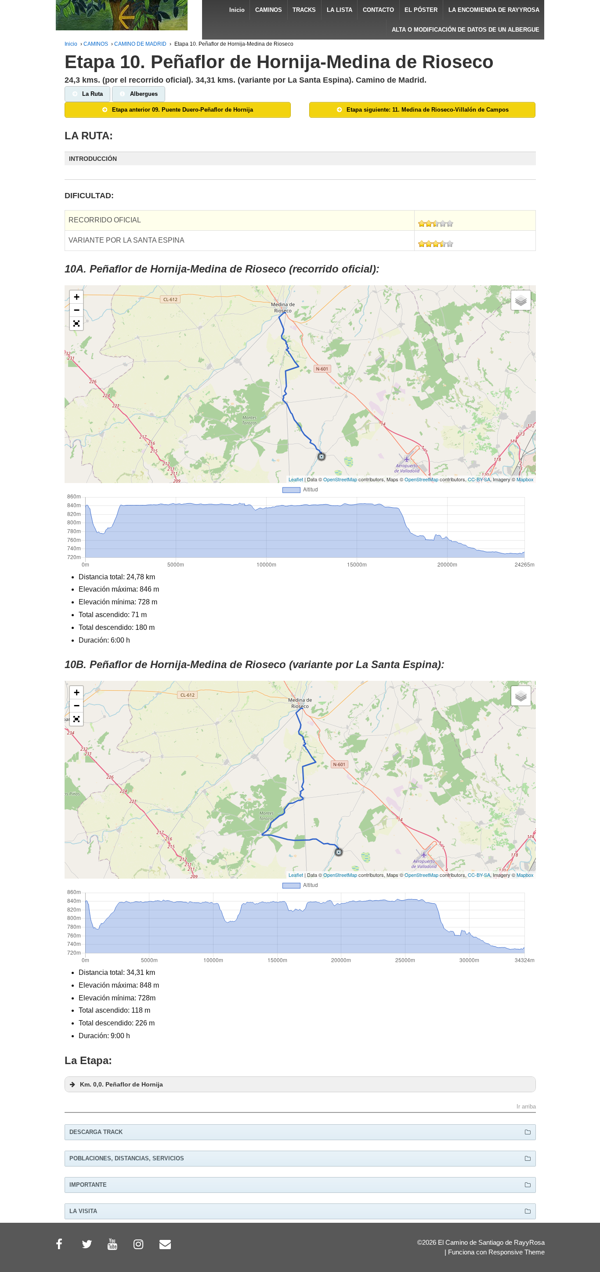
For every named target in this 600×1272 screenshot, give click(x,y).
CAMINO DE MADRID (140, 44)
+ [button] (77, 296)
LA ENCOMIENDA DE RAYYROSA (493, 10)
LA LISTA (339, 10)
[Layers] (521, 300)
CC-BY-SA (479, 479)
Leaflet (296, 479)
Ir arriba (526, 1107)
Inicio (237, 10)
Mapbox (525, 479)
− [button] (77, 310)
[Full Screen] (76, 323)
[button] (300, 158)
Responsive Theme (516, 1252)
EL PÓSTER (421, 10)
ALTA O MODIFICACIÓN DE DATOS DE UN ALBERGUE (465, 29)
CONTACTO (378, 10)
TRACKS (304, 10)
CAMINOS (268, 10)
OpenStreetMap (340, 479)
